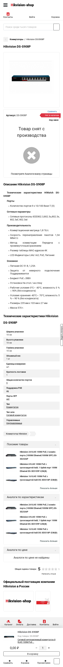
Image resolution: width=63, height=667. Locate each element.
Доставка (31, 624)
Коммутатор (12, 407)
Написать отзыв (49, 574)
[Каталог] (5, 5)
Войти (32, 17)
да (7, 391)
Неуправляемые (14, 423)
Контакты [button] (8, 17)
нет (8, 399)
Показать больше (48, 488)
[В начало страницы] (57, 661)
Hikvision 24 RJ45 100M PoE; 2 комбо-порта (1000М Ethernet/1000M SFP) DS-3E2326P (38, 455)
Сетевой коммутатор (16, 415)
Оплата (19, 624)
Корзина (55, 17)
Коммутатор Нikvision (16, 434)
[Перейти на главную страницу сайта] (25, 5)
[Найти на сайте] (56, 27)
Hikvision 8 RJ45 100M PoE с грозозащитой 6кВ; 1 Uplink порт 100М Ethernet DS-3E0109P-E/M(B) (38, 467)
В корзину (32, 654)
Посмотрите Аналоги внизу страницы (31, 173)
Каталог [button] (8, 624)
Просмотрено (43, 663)
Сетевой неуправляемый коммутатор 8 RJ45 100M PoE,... (36, 641)
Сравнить (8, 663)
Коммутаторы (16, 39)
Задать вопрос (61, 333)
